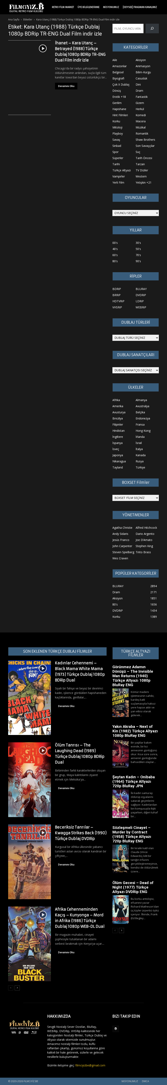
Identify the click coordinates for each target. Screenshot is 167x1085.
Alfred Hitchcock (146, 528)
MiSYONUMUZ (111, 7)
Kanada (141, 455)
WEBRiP (141, 307)
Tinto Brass (143, 552)
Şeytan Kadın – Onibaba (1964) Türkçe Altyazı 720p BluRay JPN (133, 781)
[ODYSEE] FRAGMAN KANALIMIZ (140, 7)
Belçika (140, 412)
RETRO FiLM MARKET (63, 7)
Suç (138, 152)
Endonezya (143, 418)
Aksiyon (141, 60)
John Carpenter (122, 546)
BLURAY (141, 289)
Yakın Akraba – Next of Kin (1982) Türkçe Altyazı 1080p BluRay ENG (135, 731)
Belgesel (118, 72)
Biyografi (118, 78)
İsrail (139, 443)
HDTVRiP (118, 301)
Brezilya (117, 418)
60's (115, 255)
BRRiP (116, 295)
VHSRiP (117, 307)
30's (138, 243)
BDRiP (116, 289)
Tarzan (140, 164)
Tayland (117, 467)
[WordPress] (115, 1029)
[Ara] (152, 28)
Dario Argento (145, 534)
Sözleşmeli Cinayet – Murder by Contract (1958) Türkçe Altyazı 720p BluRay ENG (131, 834)
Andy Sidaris (120, 534)
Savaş (116, 140)
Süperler (117, 158)
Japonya (117, 455)
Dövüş (116, 91)
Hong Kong (143, 431)
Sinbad (116, 146)
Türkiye (140, 467)
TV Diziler (142, 170)
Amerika (117, 406)
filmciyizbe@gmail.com (90, 1065)
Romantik (142, 133)
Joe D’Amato (144, 540)
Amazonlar (119, 66)
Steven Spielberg (123, 552)
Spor (115, 152)
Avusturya (118, 412)
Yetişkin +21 (144, 182)
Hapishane (119, 109)
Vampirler (118, 176)
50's (138, 249)
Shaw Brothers (145, 140)
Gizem (140, 103)
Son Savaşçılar (145, 146)
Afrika (116, 400)
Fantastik (142, 97)
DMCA (145, 1081)
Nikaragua (119, 461)
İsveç (115, 449)
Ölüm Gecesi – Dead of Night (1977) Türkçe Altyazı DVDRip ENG (132, 887)
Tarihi (116, 164)
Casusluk (141, 78)
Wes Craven (120, 558)
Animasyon (143, 66)
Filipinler (117, 424)
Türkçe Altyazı (121, 170)
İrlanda (140, 437)
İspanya (117, 443)
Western (141, 176)
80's (115, 261)
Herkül (140, 109)
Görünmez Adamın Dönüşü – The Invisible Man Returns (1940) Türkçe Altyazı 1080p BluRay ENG (132, 676)
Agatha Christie (122, 528)
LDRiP (140, 301)
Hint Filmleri (120, 115)
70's (138, 255)
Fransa (140, 424)
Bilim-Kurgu (143, 72)
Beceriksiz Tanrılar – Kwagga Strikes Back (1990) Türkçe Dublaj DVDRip (81, 833)
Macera (141, 121)
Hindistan (118, 431)
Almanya (141, 400)
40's (115, 249)
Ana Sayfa (13, 19)
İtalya (139, 449)
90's (138, 261)
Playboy (117, 133)
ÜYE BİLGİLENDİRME (88, 7)
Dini (138, 84)
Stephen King (144, 546)
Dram (139, 91)
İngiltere (117, 437)
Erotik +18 (119, 97)
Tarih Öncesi (144, 158)
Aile (114, 60)
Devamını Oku (66, 86)
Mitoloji (117, 127)
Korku (116, 121)
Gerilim (117, 103)
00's (115, 243)
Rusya (140, 461)
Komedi (141, 115)
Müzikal (141, 127)
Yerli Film (118, 182)
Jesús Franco (120, 540)
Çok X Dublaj (120, 84)
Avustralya (142, 406)
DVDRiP (141, 295)
